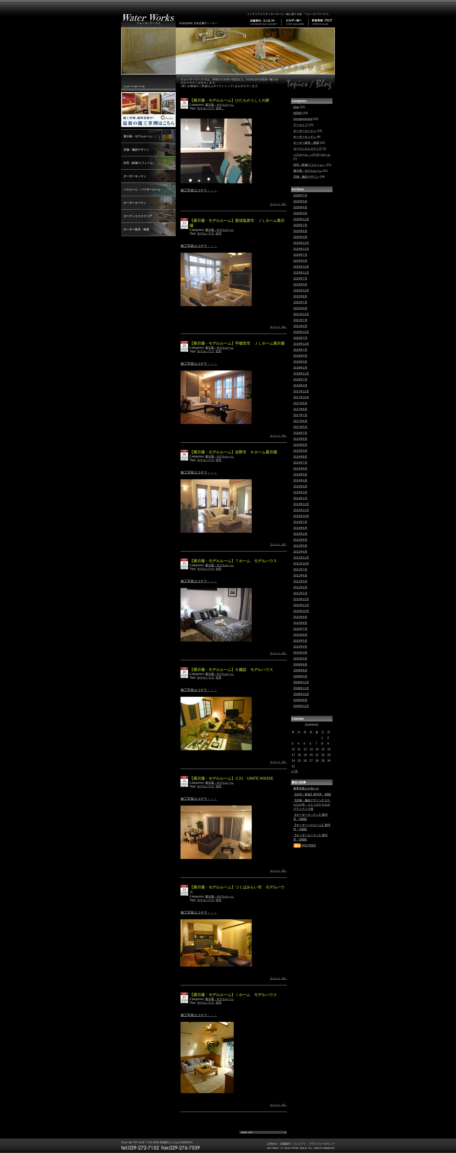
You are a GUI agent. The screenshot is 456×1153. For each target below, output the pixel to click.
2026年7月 (300, 195)
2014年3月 (300, 486)
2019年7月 (300, 349)
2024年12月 (301, 243)
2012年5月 (300, 545)
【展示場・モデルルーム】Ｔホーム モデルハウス (233, 561)
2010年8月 (300, 623)
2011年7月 (300, 569)
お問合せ (272, 1143)
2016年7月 (300, 433)
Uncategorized (302, 119)
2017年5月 (300, 427)
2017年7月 (300, 415)
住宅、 (220, 108)
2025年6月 (300, 231)
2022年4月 (300, 308)
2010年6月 (300, 634)
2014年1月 (300, 498)
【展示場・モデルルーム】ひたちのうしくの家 (229, 100)
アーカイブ (300, 125)
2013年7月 (300, 522)
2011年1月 (300, 593)
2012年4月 (300, 551)
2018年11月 (301, 373)
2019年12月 (301, 344)
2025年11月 (301, 219)
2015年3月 (300, 450)
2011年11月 (301, 557)
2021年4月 (300, 326)
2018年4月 (300, 385)
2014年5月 (300, 474)
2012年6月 (300, 539)
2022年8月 (300, 296)
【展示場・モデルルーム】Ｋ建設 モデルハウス (231, 670)
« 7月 (294, 771)
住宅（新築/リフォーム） (140, 163)
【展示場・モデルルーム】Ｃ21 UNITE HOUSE (231, 778)
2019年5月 (300, 355)
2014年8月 (300, 456)
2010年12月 (301, 599)
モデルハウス (205, 108)
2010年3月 (300, 652)
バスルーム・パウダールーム (142, 189)
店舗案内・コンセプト (293, 1143)
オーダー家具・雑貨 (136, 229)
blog (296, 107)
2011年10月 (301, 563)
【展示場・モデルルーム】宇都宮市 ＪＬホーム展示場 (237, 343)
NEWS (297, 113)
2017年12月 (301, 391)
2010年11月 (301, 605)
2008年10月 (301, 694)
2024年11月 (301, 249)
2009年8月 (300, 670)
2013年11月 (301, 510)
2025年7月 (300, 225)
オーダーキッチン (135, 176)
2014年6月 (300, 468)
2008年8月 (300, 700)
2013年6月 (300, 528)
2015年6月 (300, 444)
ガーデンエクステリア (138, 216)
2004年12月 (301, 706)
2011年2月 (300, 587)
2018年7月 (300, 379)
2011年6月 (300, 575)
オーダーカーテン (135, 202)
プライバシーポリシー (322, 1143)
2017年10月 (301, 397)
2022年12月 (301, 290)
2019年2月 (300, 367)
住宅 (218, 233)
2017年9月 (300, 403)
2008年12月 (301, 682)
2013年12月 (301, 504)
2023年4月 (300, 284)
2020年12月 (301, 332)
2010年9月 (300, 617)
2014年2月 (300, 492)
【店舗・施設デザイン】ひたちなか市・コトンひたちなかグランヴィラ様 (311, 805)
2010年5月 (300, 640)
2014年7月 (300, 462)
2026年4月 (300, 207)
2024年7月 (300, 254)
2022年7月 (300, 302)
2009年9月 (300, 664)
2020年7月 (300, 338)
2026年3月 (300, 213)
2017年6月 (300, 421)
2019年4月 (300, 361)
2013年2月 (300, 534)
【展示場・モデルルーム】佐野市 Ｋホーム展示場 (233, 452)
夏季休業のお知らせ (306, 788)
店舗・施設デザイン (136, 149)
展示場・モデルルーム (138, 136)
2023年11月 (301, 272)
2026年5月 (300, 201)
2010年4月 (300, 646)
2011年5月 (300, 581)
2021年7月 (300, 320)
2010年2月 (300, 658)
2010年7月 (300, 629)
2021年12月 (301, 314)
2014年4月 (300, 480)
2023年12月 (301, 266)
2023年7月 (300, 278)
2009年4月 (300, 676)
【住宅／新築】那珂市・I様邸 (312, 794)
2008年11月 (301, 688)
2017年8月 (300, 409)
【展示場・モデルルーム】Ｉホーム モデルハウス (233, 995)
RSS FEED (308, 845)
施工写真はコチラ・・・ (198, 190)
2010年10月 (301, 611)
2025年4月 (300, 237)
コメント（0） (278, 204)
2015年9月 (300, 439)
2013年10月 (301, 516)
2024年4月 (300, 260)
